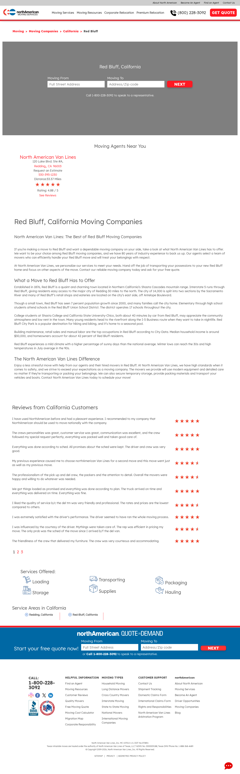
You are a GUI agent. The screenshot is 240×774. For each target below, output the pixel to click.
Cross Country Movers (115, 695)
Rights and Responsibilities (154, 706)
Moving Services (63, 13)
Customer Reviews (76, 695)
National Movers (112, 712)
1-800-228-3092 (42, 683)
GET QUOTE (223, 12)
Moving (19, 31)
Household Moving (113, 683)
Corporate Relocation (119, 13)
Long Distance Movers (115, 689)
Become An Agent (190, 2)
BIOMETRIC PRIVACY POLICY (132, 756)
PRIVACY (111, 756)
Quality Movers (74, 701)
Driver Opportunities (187, 701)
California (71, 31)
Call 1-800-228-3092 (99, 95)
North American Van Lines (48, 157)
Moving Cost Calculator (79, 712)
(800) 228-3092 (192, 12)
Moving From (58, 78)
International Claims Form (154, 701)
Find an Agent (211, 2)
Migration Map (74, 718)
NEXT (179, 84)
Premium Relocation (150, 13)
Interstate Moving (113, 701)
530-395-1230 (48, 174)
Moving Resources (89, 13)
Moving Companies (44, 31)
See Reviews (47, 195)
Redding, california (41, 614)
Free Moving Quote (77, 706)
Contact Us (229, 2)
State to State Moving (115, 706)
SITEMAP (98, 756)
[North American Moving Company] (21, 17)
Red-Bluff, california (85, 614)
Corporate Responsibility (80, 724)
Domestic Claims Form (152, 695)
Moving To (115, 78)
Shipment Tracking (149, 689)
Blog (178, 712)
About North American (165, 2)
